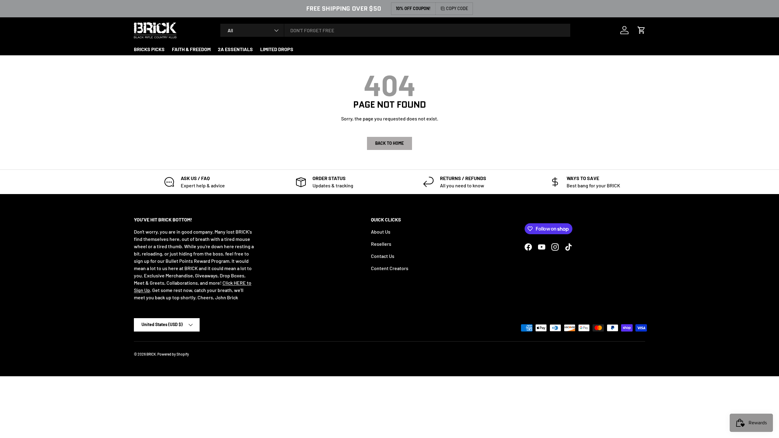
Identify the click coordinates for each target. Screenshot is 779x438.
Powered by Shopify (173, 354)
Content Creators (389, 268)
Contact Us (382, 256)
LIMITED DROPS (276, 49)
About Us (380, 232)
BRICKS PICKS (149, 49)
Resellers (381, 244)
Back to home (389, 143)
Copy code (457, 8)
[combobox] (395, 30)
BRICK (151, 354)
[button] (641, 30)
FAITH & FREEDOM (191, 49)
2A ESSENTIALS (235, 49)
